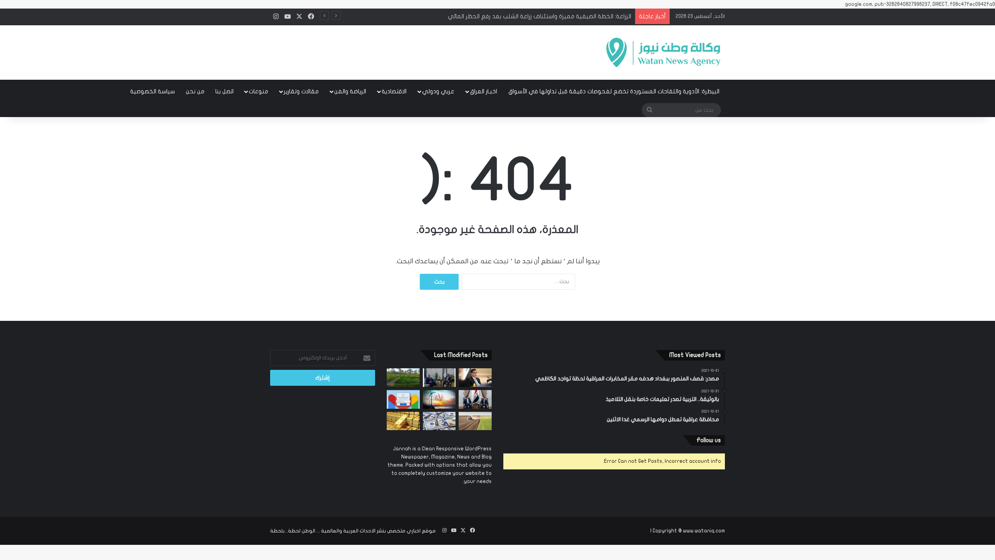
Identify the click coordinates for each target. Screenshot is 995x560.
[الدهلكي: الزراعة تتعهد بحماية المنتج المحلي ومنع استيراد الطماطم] (475, 421)
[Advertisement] (420, 50)
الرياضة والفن (350, 91)
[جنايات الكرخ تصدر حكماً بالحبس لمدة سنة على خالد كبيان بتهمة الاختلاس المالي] (475, 377)
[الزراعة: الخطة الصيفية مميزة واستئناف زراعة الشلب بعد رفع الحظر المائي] (403, 377)
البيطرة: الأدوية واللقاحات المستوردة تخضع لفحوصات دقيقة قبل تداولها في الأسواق (613, 91)
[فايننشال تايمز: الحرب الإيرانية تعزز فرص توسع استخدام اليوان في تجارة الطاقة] (439, 399)
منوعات (258, 91)
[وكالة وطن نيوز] (662, 52)
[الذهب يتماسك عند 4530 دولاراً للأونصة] (403, 421)
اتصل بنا (224, 91)
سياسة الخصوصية (152, 91)
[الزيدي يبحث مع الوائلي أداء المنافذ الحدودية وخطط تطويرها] (439, 377)
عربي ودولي (438, 91)
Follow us (708, 440)
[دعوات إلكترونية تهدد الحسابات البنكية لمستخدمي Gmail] (403, 399)
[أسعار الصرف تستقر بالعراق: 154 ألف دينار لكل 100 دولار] (439, 421)
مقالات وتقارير (301, 91)
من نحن (195, 91)
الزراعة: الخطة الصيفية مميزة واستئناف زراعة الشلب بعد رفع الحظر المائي (539, 16)
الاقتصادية (394, 91)
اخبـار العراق (483, 91)
